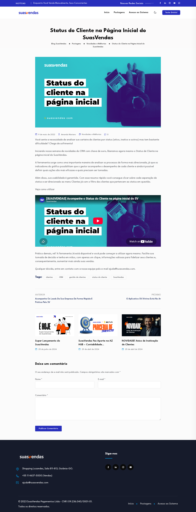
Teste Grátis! (171, 12)
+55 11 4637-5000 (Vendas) (37, 475)
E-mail (101, 379)
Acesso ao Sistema (138, 12)
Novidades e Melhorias (91, 134)
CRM (61, 277)
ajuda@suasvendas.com (35, 482)
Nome (38, 379)
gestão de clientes (77, 277)
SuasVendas (118, 277)
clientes (49, 277)
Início (106, 12)
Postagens (119, 12)
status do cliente (99, 277)
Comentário (41, 395)
